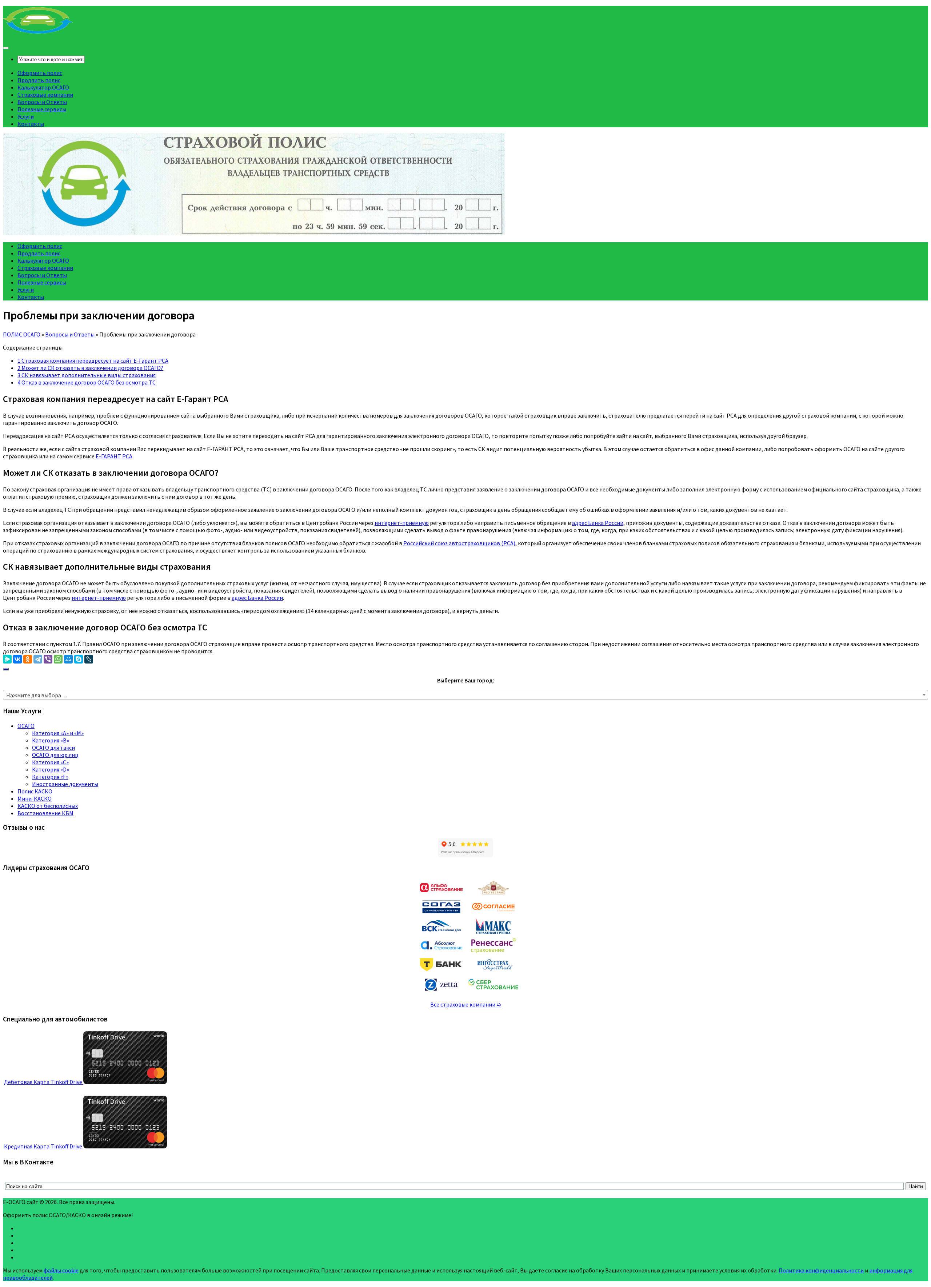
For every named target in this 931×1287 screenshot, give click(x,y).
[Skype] (78, 659)
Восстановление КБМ (45, 813)
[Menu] (6, 48)
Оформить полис (39, 72)
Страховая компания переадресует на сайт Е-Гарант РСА (92, 360)
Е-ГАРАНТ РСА (114, 456)
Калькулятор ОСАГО (43, 87)
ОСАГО (26, 725)
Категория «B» (50, 740)
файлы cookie (61, 1270)
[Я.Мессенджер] (7, 659)
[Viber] (48, 659)
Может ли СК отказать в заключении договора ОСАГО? (90, 367)
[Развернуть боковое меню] (6, 669)
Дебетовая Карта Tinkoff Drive (43, 1081)
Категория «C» (50, 762)
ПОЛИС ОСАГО (21, 334)
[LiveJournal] (88, 659)
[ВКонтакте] (17, 659)
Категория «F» (50, 776)
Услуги (25, 116)
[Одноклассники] (27, 659)
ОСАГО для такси (53, 747)
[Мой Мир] (68, 659)
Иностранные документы (65, 784)
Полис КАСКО (34, 791)
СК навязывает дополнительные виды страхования (86, 375)
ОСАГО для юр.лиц (55, 754)
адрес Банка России (597, 522)
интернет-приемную (402, 522)
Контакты (30, 123)
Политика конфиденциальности (821, 1270)
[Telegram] (37, 659)
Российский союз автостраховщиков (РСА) (459, 543)
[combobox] (465, 695)
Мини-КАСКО (34, 798)
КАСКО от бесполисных (47, 805)
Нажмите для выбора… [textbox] (36, 695)
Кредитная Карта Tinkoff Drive (43, 1146)
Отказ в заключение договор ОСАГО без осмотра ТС (86, 382)
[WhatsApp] (58, 659)
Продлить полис (38, 80)
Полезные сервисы (41, 109)
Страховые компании (45, 94)
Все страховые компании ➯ (465, 1004)
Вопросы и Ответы (42, 101)
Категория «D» (50, 769)
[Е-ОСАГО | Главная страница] (38, 32)
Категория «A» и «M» (58, 733)
